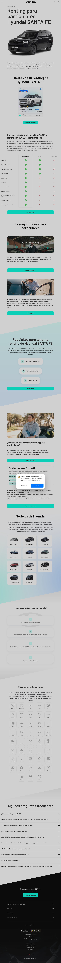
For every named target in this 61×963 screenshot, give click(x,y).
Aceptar (37, 485)
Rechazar (24, 485)
